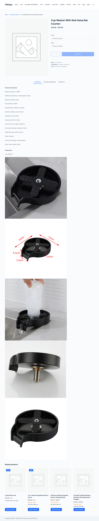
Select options (10, 509)
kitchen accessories (60, 66)
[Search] (93, 4)
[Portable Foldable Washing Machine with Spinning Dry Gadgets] (84, 480)
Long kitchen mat (10, 495)
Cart (41, 4)
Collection (55, 4)
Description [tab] (37, 82)
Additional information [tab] (49, 82)
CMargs (8, 4)
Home (83, 4)
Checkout (47, 4)
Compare (62, 4)
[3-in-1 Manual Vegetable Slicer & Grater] (38, 480)
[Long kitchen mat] (15, 480)
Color (52, 35)
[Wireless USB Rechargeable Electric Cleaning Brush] (61, 480)
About (16, 4)
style (52, 42)
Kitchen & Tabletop (63, 64)
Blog (21, 4)
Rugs (17, 500)
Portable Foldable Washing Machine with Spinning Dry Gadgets (82, 497)
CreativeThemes (32, 518)
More (88, 4)
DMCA (74, 4)
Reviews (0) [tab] (62, 82)
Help (79, 4)
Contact (68, 4)
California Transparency (31, 4)
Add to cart (78, 54)
